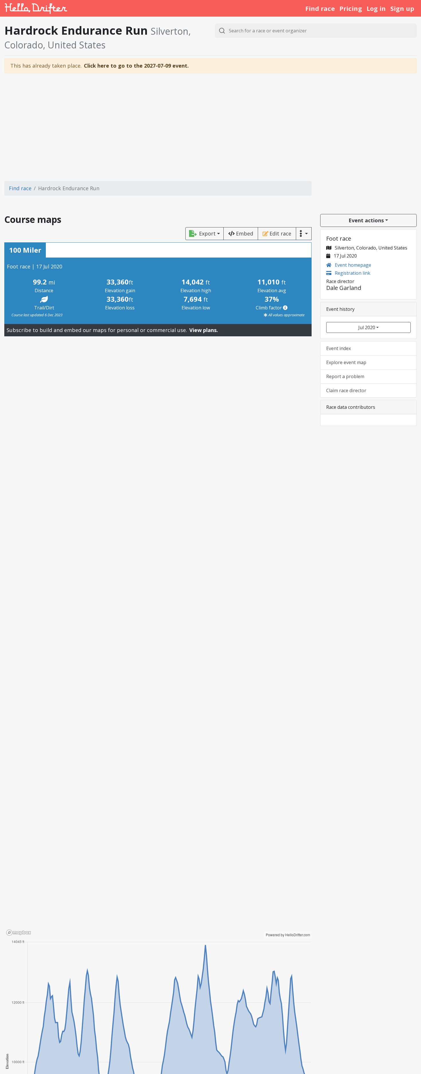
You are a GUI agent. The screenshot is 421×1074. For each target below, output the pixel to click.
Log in (376, 8)
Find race (320, 8)
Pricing (350, 8)
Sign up (402, 8)
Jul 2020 (366, 327)
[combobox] (316, 30)
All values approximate (285, 314)
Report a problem (345, 376)
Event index (338, 348)
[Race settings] (304, 233)
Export (207, 233)
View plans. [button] (203, 330)
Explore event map (346, 362)
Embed (244, 233)
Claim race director (346, 390)
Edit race (280, 233)
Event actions (366, 220)
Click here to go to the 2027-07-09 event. (136, 65)
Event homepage (352, 265)
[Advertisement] (210, 127)
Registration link (352, 273)
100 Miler (25, 250)
